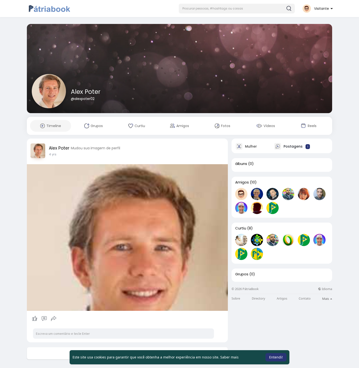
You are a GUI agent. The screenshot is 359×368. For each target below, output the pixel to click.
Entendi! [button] (276, 357)
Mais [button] (326, 298)
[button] (237, 8)
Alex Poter (85, 91)
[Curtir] (44, 318)
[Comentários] (44, 318)
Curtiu (240, 228)
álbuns (241, 164)
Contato (305, 298)
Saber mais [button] (229, 357)
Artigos (282, 298)
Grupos (241, 274)
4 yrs (52, 154)
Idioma (326, 289)
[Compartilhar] (54, 318)
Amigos (242, 182)
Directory (258, 298)
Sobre (236, 298)
